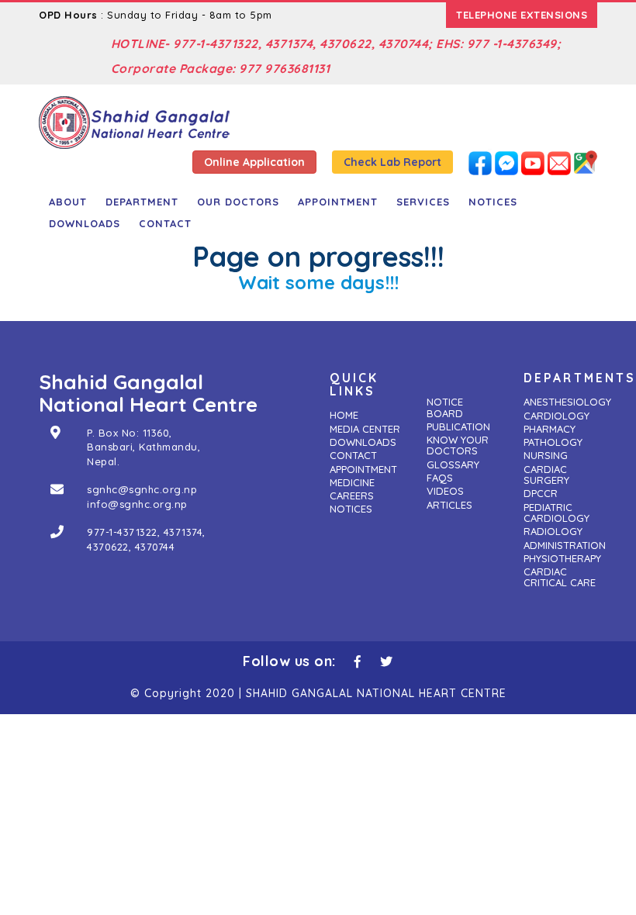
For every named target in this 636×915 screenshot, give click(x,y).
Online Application (254, 162)
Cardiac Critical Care (560, 577)
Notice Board (445, 407)
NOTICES (492, 201)
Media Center (365, 429)
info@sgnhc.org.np (137, 504)
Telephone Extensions (521, 15)
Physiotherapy (562, 558)
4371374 (183, 532)
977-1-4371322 (122, 532)
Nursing (546, 455)
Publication (458, 426)
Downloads (84, 223)
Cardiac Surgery (546, 474)
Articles (449, 505)
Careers (352, 495)
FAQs (440, 477)
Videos (445, 491)
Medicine (352, 482)
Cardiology (556, 415)
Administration (565, 545)
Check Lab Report (392, 162)
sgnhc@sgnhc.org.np (142, 489)
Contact (165, 223)
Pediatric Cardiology (556, 512)
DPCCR (541, 493)
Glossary (453, 464)
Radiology (553, 531)
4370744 (155, 546)
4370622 (108, 546)
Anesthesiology (567, 401)
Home (344, 415)
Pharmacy (550, 429)
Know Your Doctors (458, 445)
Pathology (553, 442)
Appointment (338, 201)
